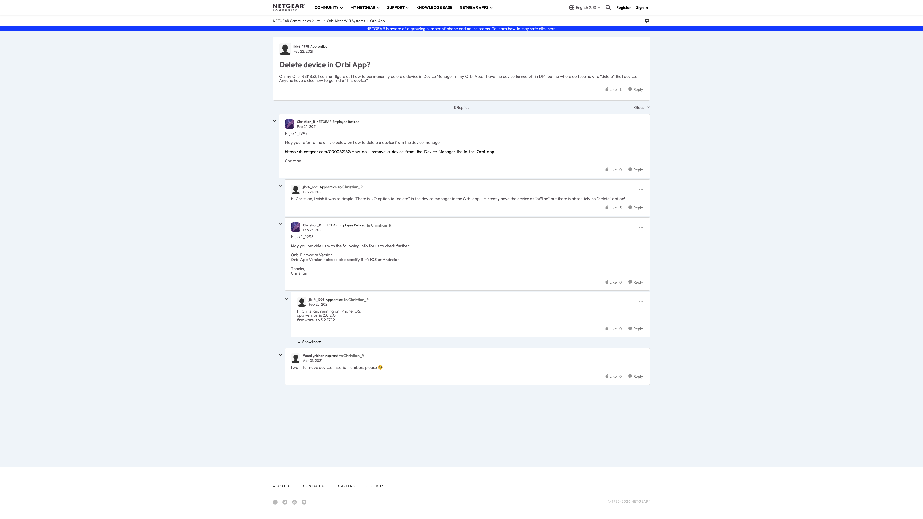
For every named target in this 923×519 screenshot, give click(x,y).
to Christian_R (350, 187)
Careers (346, 486)
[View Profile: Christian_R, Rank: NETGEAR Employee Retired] (289, 124)
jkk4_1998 (301, 46)
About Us (282, 486)
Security (375, 486)
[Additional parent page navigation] (319, 20)
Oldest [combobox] (642, 107)
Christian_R (306, 121)
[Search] (608, 7)
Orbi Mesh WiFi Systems (346, 21)
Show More (311, 341)
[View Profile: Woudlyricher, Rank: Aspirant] (295, 358)
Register (623, 7)
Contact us (315, 486)
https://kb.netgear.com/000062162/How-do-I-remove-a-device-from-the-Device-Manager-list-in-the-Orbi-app (389, 151)
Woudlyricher (313, 355)
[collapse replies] (274, 121)
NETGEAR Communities (292, 21)
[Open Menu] (646, 20)
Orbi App (377, 21)
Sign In (642, 7)
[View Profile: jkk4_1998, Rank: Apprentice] (285, 49)
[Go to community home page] (289, 7)
